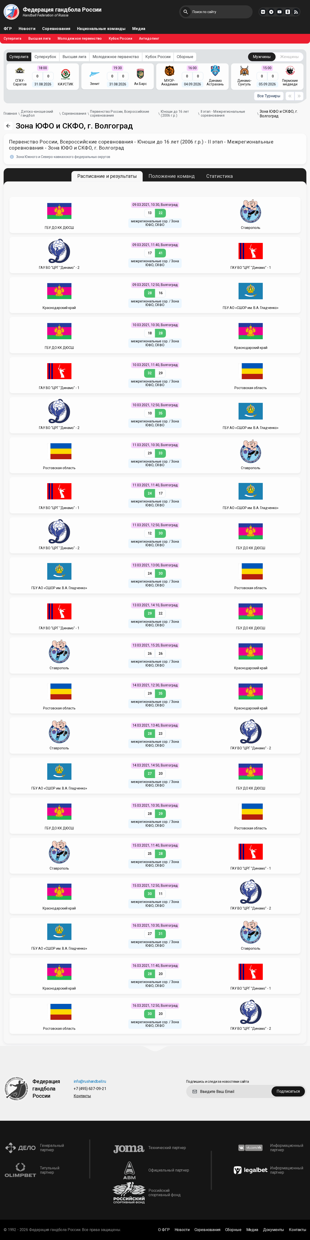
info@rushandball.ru (90, 1081)
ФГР (8, 29)
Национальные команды (101, 29)
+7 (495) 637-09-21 (90, 1089)
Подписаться (288, 1091)
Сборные (185, 56)
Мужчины (262, 56)
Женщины (289, 56)
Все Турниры (268, 96)
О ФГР (164, 1230)
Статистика (219, 176)
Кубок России (120, 38)
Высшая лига (39, 38)
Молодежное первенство (80, 38)
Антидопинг (149, 38)
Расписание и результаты (107, 176)
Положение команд (171, 176)
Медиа (138, 29)
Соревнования (56, 29)
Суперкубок (45, 56)
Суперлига (13, 38)
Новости (27, 29)
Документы (273, 1230)
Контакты (82, 1096)
